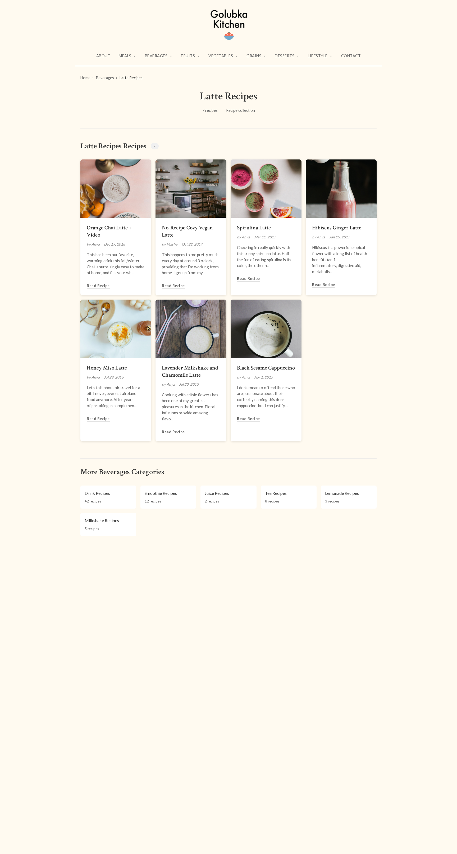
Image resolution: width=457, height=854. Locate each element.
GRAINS (256, 56)
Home (85, 77)
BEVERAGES (159, 56)
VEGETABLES (223, 56)
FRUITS (190, 56)
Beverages (105, 77)
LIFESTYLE (320, 56)
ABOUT (103, 56)
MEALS (127, 56)
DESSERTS (287, 56)
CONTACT (351, 56)
